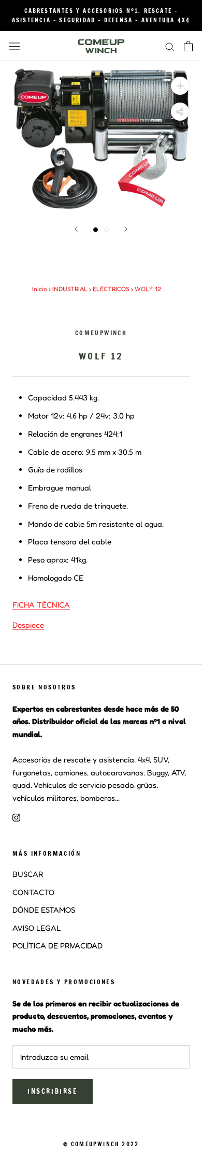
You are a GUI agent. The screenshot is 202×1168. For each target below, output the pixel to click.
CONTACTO (33, 892)
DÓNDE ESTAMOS (43, 910)
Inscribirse (52, 1091)
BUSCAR (27, 874)
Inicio (39, 289)
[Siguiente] (125, 229)
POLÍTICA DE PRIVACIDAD (57, 945)
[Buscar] (170, 46)
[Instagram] (16, 817)
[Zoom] (180, 86)
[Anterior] (76, 229)
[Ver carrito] (188, 46)
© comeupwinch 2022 (101, 1144)
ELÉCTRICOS (111, 289)
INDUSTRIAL (70, 289)
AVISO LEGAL (36, 928)
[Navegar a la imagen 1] (95, 229)
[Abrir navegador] (14, 46)
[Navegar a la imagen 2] (106, 229)
